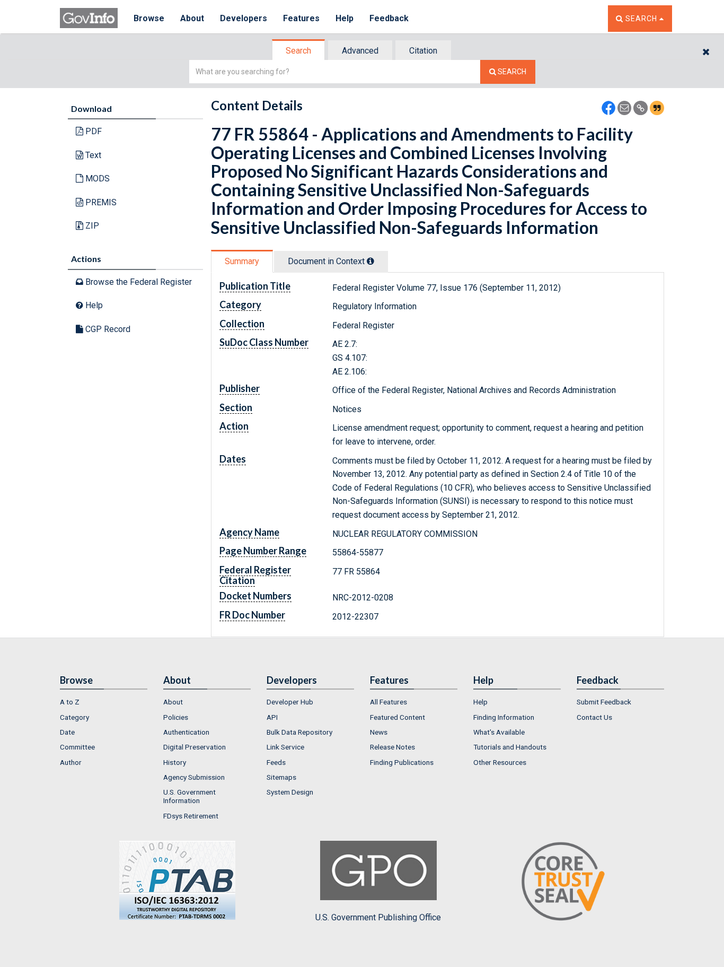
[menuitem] (103, 702)
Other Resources (499, 762)
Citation (423, 51)
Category (74, 717)
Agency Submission (194, 777)
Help (344, 18)
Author (71, 762)
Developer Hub (290, 702)
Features (301, 18)
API (272, 717)
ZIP (91, 226)
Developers (243, 18)
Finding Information (503, 717)
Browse (149, 18)
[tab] (299, 50)
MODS (96, 178)
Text (92, 155)
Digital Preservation (194, 747)
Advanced (360, 51)
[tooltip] (370, 261)
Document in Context (327, 261)
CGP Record (106, 329)
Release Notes (392, 747)
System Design (290, 792)
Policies (175, 717)
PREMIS (100, 202)
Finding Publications (402, 762)
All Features (388, 702)
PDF (92, 131)
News (378, 732)
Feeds (276, 762)
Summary (242, 261)
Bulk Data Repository (299, 732)
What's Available (499, 732)
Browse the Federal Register (137, 282)
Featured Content (397, 717)
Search (298, 51)
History (174, 762)
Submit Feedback (604, 702)
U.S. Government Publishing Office (378, 917)
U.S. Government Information (189, 796)
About (192, 18)
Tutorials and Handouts (509, 747)
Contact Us (594, 717)
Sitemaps (281, 777)
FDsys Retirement (190, 816)
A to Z (70, 702)
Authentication (186, 732)
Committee (77, 747)
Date (67, 732)
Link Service (285, 747)
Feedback (389, 18)
